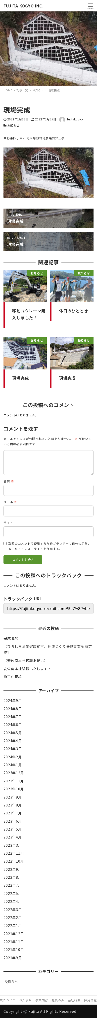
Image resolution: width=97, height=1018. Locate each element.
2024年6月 (12, 724)
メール (10, 502)
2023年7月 (12, 812)
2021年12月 (13, 933)
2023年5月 (12, 829)
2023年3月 (12, 845)
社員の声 (57, 1000)
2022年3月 (12, 909)
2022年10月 (13, 861)
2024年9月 (12, 700)
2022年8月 (12, 877)
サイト (8, 522)
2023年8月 (12, 804)
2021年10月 (13, 949)
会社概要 (74, 1000)
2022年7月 (12, 885)
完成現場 (10, 638)
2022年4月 (12, 901)
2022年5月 (12, 893)
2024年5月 (12, 732)
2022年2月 (12, 917)
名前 (8, 481)
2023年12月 (13, 772)
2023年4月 (12, 837)
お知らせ (13, 125)
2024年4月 (12, 740)
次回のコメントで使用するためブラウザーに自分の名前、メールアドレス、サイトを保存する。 (49, 546)
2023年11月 (13, 780)
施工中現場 (12, 676)
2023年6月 (12, 821)
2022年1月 (12, 925)
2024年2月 (12, 756)
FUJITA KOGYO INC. (23, 6)
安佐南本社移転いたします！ (27, 668)
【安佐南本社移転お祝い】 (25, 660)
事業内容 (41, 1000)
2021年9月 (12, 957)
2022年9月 (12, 869)
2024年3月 (12, 748)
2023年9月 (12, 797)
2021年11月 (13, 941)
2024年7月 (12, 716)
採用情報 (90, 1000)
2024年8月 (12, 708)
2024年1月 (12, 764)
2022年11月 (13, 853)
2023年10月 (13, 788)
